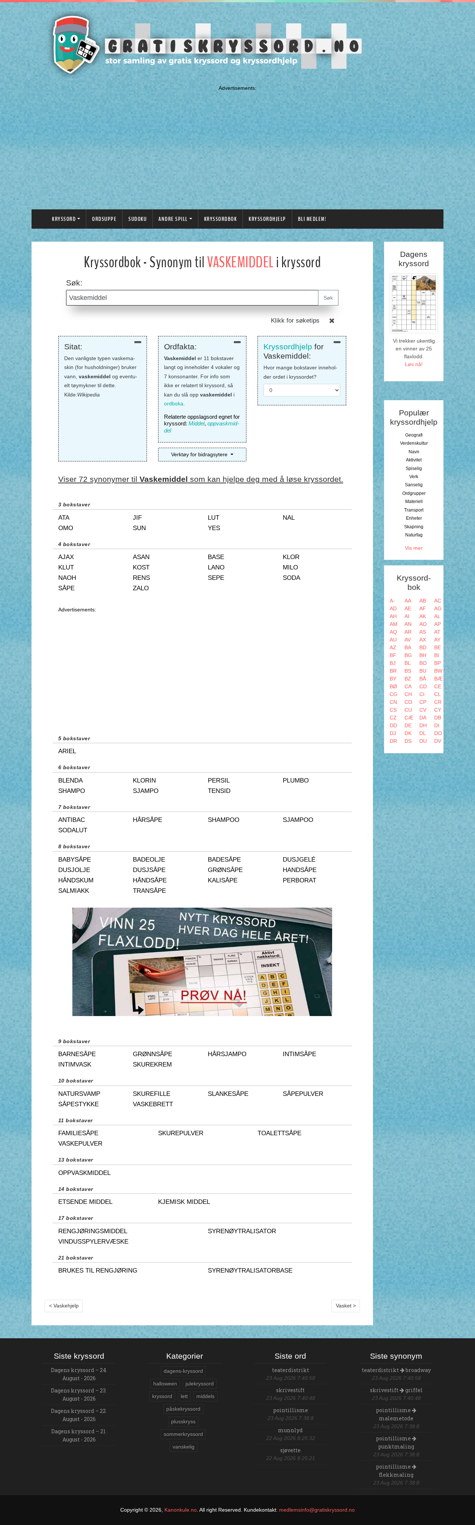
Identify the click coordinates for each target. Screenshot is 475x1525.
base (216, 557)
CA (408, 686)
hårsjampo (227, 1054)
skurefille (151, 1093)
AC (437, 601)
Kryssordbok (220, 219)
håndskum (76, 880)
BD (422, 647)
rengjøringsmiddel (92, 1231)
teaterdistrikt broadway (396, 1370)
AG (438, 608)
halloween (165, 1384)
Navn (414, 451)
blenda (70, 780)
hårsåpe (147, 819)
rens (141, 577)
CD (423, 686)
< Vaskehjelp (64, 1306)
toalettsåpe (279, 1133)
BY (393, 679)
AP (437, 624)
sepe (216, 577)
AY (437, 640)
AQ (393, 632)
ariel (67, 751)
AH (393, 616)
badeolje (149, 859)
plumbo (296, 780)
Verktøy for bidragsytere (200, 454)
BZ (407, 679)
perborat (299, 880)
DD (393, 725)
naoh (67, 577)
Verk (413, 476)
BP (437, 663)
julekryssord (200, 1384)
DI (436, 725)
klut (66, 567)
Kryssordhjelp (267, 219)
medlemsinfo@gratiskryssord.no (317, 1510)
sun (139, 528)
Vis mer (414, 548)
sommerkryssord (183, 1434)
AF (422, 608)
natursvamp (79, 1093)
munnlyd (290, 1430)
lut (213, 517)
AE (407, 608)
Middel (196, 423)
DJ (393, 733)
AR (408, 632)
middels (205, 1396)
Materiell (414, 501)
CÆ (408, 718)
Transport (413, 510)
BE (437, 647)
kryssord (162, 1396)
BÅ (422, 679)
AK (422, 616)
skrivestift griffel (396, 1390)
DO (438, 733)
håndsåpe (150, 880)
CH (408, 694)
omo (65, 528)
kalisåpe (223, 880)
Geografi (414, 435)
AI (406, 616)
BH (422, 655)
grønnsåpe (152, 1054)
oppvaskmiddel (84, 1172)
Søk (328, 298)
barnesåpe (77, 1054)
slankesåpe (228, 1093)
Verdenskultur (414, 443)
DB (437, 718)
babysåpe (74, 859)
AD (393, 608)
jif (137, 517)
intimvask (74, 1064)
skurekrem (152, 1064)
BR (393, 671)
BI (436, 655)
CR (438, 702)
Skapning (413, 526)
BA (407, 647)
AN (408, 624)
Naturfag (414, 535)
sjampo (145, 790)
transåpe (149, 890)
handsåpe (300, 869)
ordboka (173, 403)
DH (423, 725)
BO (423, 663)
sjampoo (298, 819)
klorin (144, 780)
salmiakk (73, 890)
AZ (393, 647)
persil (219, 780)
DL (422, 733)
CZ (393, 718)
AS (422, 632)
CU (408, 710)
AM (393, 624)
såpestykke (78, 1104)
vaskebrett (153, 1104)
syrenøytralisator (242, 1231)
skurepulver (180, 1133)
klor (291, 557)
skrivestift (290, 1390)
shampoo (223, 819)
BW (438, 671)
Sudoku (137, 219)
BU (422, 671)
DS (408, 741)
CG (393, 694)
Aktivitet (414, 460)
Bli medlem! (312, 219)
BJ (393, 663)
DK (408, 733)
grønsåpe (225, 869)
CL (437, 694)
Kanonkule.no (180, 1510)
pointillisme (290, 1410)
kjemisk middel (184, 1201)
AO (423, 624)
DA (422, 718)
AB (422, 601)
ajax (66, 557)
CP (422, 702)
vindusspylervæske (93, 1241)
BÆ (438, 679)
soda (291, 577)
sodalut (72, 830)
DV (437, 741)
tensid (219, 790)
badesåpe (224, 859)
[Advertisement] (237, 146)
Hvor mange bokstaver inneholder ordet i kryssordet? (300, 372)
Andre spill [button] (173, 219)
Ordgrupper (414, 493)
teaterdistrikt (290, 1370)
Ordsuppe (104, 219)
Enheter (414, 518)
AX (422, 640)
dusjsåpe (149, 869)
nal (289, 517)
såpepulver (303, 1093)
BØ (393, 686)
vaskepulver (80, 1143)
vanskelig (183, 1447)
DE (408, 725)
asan (141, 557)
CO (408, 702)
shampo (71, 790)
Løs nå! (414, 364)
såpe (66, 588)
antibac (71, 819)
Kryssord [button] (64, 219)
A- (392, 601)
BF (393, 655)
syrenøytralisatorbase (250, 1270)
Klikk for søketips (295, 320)
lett (184, 1396)
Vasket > (346, 1306)
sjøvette (290, 1450)
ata (63, 517)
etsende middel (85, 1201)
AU (393, 640)
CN (393, 702)
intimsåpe (299, 1054)
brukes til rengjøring (97, 1270)
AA (407, 601)
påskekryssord (183, 1409)
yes (214, 528)
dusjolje (74, 869)
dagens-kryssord (183, 1371)
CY (437, 710)
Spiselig (414, 468)
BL (407, 663)
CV (422, 710)
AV (407, 640)
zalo (141, 588)
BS (407, 671)
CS (393, 710)
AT (437, 632)
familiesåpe (78, 1133)
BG (408, 655)
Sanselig (414, 484)
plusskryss (183, 1421)
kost (141, 567)
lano (216, 567)
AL (437, 616)
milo (290, 567)
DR (393, 741)
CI (422, 694)
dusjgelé (299, 859)
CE (437, 686)
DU (423, 741)
